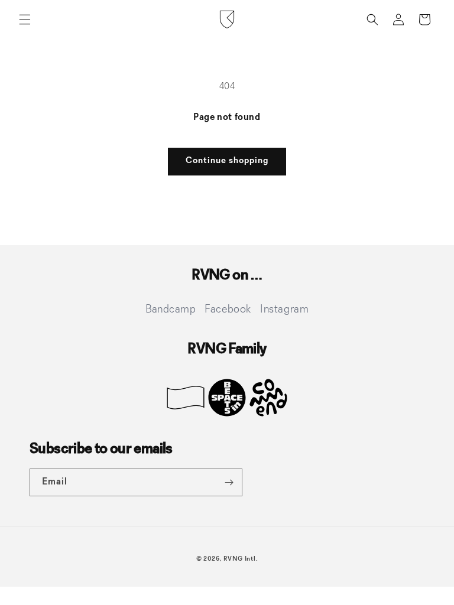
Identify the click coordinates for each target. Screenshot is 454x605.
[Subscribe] (229, 482)
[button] (25, 19)
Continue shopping (227, 161)
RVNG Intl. (240, 559)
